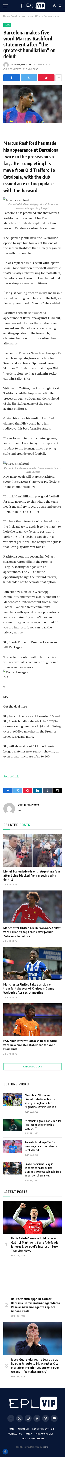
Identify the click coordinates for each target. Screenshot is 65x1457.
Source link (11, 776)
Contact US (15, 1434)
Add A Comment (32, 1066)
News (7, 25)
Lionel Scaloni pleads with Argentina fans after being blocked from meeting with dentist (32, 875)
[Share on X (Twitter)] (29, 77)
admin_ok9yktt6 (22, 64)
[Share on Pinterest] (46, 77)
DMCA (29, 1434)
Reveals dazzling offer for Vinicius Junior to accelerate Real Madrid (41, 1146)
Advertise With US (43, 1429)
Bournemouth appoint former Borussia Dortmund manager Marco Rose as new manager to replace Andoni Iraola (35, 1305)
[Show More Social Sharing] (58, 77)
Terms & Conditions (32, 1439)
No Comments (13, 69)
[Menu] (5, 6)
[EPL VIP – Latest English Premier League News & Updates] (32, 6)
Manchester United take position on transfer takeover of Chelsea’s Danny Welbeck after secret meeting (28, 988)
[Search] (60, 6)
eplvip (45, 1446)
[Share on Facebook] (11, 77)
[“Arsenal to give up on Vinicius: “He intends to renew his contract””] (12, 1125)
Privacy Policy (45, 1434)
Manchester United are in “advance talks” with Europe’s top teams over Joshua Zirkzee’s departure (32, 932)
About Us (23, 1429)
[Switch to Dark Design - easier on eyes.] (54, 5)
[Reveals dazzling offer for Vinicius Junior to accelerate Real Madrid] (12, 1146)
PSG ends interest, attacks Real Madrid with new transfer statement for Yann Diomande (30, 1045)
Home (6, 16)
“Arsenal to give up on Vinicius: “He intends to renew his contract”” (43, 1124)
